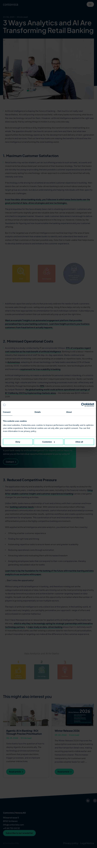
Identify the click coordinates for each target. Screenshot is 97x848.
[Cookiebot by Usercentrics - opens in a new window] (83, 405)
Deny (18, 442)
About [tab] (69, 412)
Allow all (79, 442)
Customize (47, 442)
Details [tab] (38, 412)
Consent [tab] (6, 412)
